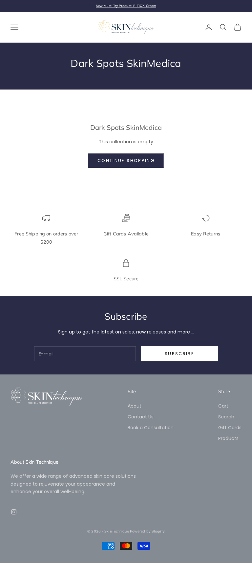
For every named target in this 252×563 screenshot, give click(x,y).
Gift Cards (230, 427)
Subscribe (179, 354)
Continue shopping (126, 160)
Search (226, 416)
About (134, 406)
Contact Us (141, 416)
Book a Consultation (151, 427)
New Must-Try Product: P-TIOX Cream (126, 6)
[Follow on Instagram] (13, 512)
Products (228, 438)
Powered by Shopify (147, 531)
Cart (223, 406)
